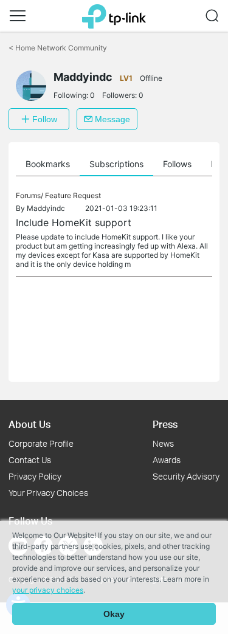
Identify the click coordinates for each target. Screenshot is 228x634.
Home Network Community (58, 47)
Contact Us (30, 460)
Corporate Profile (41, 443)
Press (165, 424)
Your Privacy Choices (48, 493)
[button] (18, 16)
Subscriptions (116, 164)
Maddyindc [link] (46, 208)
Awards (167, 460)
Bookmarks (48, 164)
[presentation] (31, 86)
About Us (29, 424)
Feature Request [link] (73, 195)
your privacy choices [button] (47, 589)
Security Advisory (186, 476)
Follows (177, 164)
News (163, 443)
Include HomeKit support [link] (73, 222)
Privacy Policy (35, 476)
